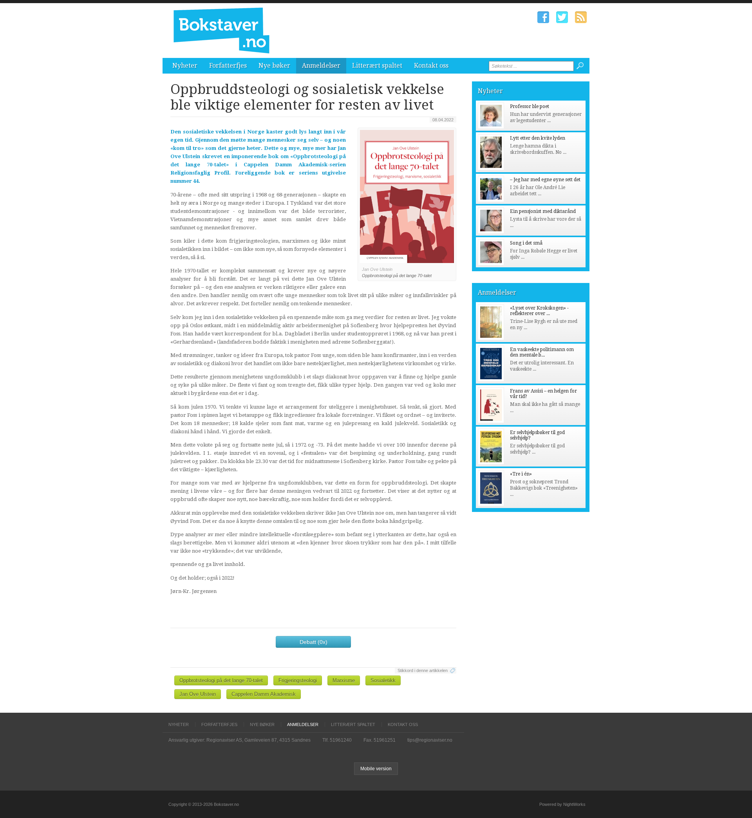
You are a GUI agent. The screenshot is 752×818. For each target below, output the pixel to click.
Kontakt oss (431, 65)
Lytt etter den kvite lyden (537, 138)
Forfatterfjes (228, 65)
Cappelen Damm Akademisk (263, 694)
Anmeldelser (321, 65)
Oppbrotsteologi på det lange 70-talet (221, 680)
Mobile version (376, 768)
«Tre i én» (521, 474)
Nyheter (184, 65)
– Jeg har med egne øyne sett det (545, 179)
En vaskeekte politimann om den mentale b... (542, 352)
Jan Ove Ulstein (197, 694)
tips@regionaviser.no (429, 740)
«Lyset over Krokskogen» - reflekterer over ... (539, 310)
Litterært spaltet (377, 65)
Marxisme (344, 680)
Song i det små (526, 243)
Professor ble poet (529, 106)
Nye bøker (274, 65)
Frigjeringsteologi (297, 680)
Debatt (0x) (313, 642)
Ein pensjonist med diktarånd (543, 211)
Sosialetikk (383, 680)
